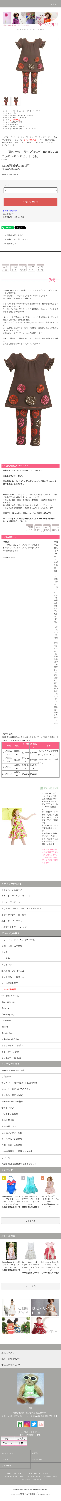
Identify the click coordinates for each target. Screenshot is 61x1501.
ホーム (5, 111)
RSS (34, 1479)
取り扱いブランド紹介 (11, 1132)
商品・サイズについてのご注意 (15, 1089)
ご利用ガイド (7, 1076)
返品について (8, 214)
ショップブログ (25, 1479)
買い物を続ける (10, 244)
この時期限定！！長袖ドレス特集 (17, 1151)
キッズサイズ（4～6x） (26, 115)
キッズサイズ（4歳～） (17, 126)
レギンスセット (33, 129)
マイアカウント (7, 1453)
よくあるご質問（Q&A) (12, 1095)
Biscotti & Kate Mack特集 (13, 1070)
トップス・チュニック (17, 111)
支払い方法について (20, 1473)
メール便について (9, 1126)
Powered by (15, 1494)
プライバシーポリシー (32, 1476)
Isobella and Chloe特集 (12, 1101)
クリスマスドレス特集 (11, 1139)
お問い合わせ (6, 1465)
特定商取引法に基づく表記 (13, 217)
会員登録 (35, 1453)
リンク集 (5, 1157)
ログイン (4, 1459)
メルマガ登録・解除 (49, 1476)
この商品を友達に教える (13, 235)
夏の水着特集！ (8, 1120)
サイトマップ (7, 1108)
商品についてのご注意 (32, 513)
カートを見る (37, 1459)
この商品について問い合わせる (16, 239)
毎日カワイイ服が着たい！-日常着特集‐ (19, 1083)
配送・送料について (36, 1473)
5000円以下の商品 (16, 122)
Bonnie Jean (14, 124)
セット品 (13, 113)
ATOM (39, 1479)
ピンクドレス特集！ (10, 1114)
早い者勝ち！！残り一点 (18, 117)
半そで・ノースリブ (33, 111)
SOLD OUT (30, 202)
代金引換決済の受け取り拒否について (19, 1164)
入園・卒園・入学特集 (11, 1145)
